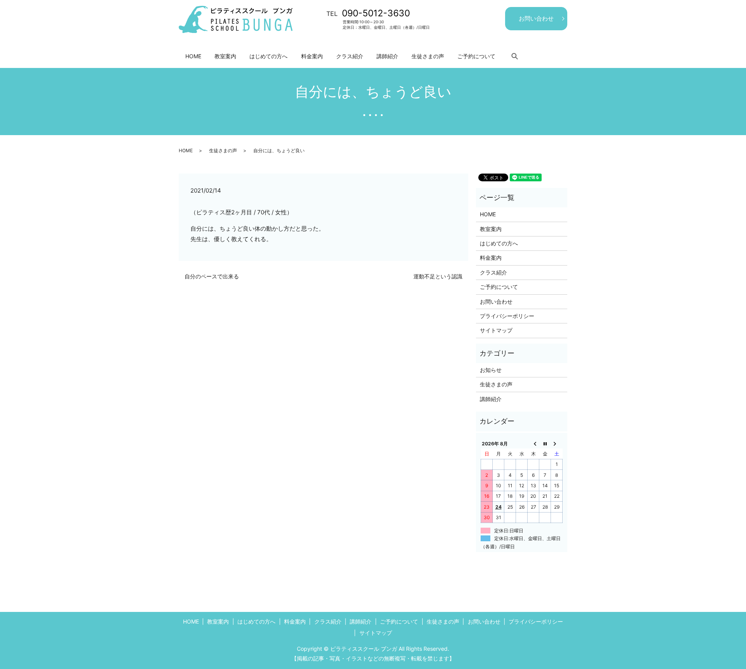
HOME (193, 56)
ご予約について (476, 56)
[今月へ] (545, 443)
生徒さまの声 (427, 56)
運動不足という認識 (437, 276)
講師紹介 (387, 56)
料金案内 (312, 56)
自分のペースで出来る (212, 276)
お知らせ (491, 370)
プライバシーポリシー (507, 316)
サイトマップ (496, 330)
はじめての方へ (268, 56)
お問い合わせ (536, 18)
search (514, 56)
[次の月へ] (557, 443)
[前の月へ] (533, 443)
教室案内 (225, 56)
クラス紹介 (349, 56)
